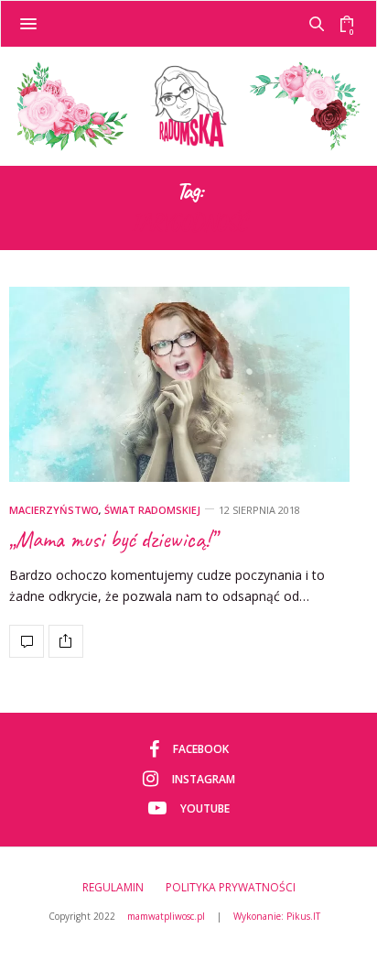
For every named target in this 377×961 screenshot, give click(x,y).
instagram (203, 779)
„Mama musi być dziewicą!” (112, 539)
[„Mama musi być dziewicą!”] (179, 384)
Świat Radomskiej (152, 510)
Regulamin (113, 887)
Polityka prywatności (231, 887)
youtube (205, 808)
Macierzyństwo (54, 510)
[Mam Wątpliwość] (188, 106)
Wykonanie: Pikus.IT (276, 916)
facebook (201, 749)
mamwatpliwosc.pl (166, 916)
